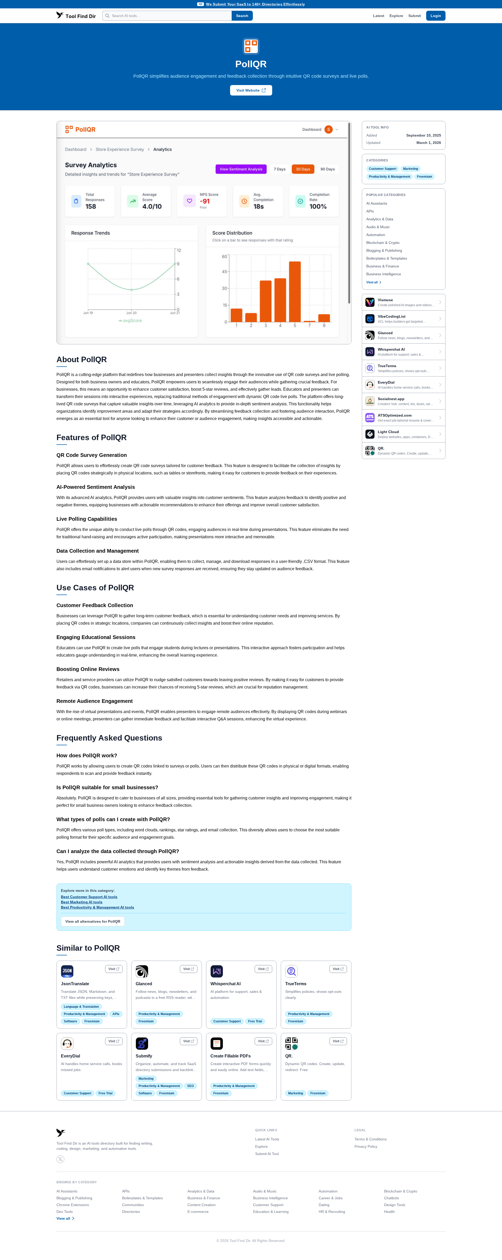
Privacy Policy (366, 1146)
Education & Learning (271, 1211)
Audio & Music (378, 227)
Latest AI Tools (267, 1139)
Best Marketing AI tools (81, 902)
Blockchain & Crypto (383, 242)
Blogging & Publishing (384, 250)
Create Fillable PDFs (230, 1056)
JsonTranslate (75, 984)
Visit (112, 969)
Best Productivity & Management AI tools (97, 907)
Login (436, 16)
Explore (396, 16)
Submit (414, 16)
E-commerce (198, 1211)
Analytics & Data (379, 219)
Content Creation (201, 1205)
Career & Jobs (331, 1198)
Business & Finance (382, 266)
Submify (144, 1056)
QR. (289, 1056)
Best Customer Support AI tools (89, 897)
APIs (115, 1014)
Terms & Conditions (371, 1139)
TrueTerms (295, 984)
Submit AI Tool (267, 1154)
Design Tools (394, 1205)
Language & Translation (81, 1007)
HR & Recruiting (332, 1211)
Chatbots (391, 1198)
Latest (378, 16)
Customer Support (227, 1021)
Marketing (146, 1078)
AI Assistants (376, 203)
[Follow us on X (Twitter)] (60, 1159)
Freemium (92, 1021)
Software (70, 1021)
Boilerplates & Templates (386, 258)
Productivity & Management (84, 1014)
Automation (375, 235)
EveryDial (70, 1056)
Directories (131, 1211)
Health (389, 1211)
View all (372, 282)
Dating (324, 1205)
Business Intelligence (383, 274)
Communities (133, 1205)
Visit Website (248, 90)
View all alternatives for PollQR (92, 921)
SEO (190, 1086)
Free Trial (255, 1021)
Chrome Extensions (72, 1205)
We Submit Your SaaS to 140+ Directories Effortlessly (255, 4)
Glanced (144, 984)
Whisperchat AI (225, 984)
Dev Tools (64, 1211)
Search (242, 16)
